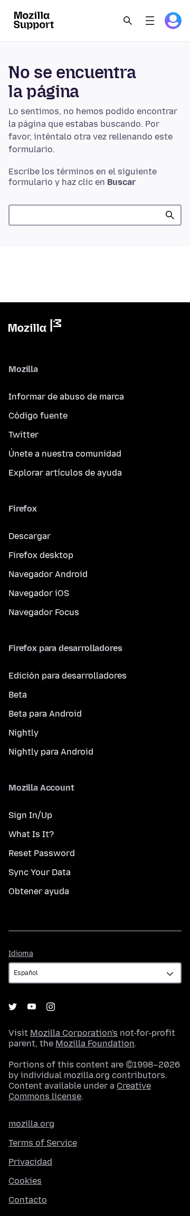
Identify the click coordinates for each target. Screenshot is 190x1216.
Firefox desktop (40, 555)
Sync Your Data (39, 872)
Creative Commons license (79, 1091)
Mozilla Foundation (95, 1043)
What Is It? (31, 834)
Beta (17, 695)
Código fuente (38, 416)
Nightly (23, 733)
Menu (149, 20)
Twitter (23, 435)
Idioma (20, 953)
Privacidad (30, 1162)
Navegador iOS (38, 593)
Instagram (50, 1006)
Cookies (25, 1181)
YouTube (31, 1006)
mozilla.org (31, 1124)
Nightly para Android (50, 752)
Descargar (29, 536)
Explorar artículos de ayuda (65, 473)
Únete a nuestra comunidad (64, 454)
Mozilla (34, 327)
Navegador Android (48, 574)
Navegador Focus (43, 612)
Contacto (27, 1200)
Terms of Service (42, 1143)
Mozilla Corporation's (74, 1033)
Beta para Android (45, 714)
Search (127, 20)
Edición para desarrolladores (67, 676)
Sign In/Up (30, 815)
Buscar (170, 215)
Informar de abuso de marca (66, 397)
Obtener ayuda (38, 891)
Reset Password (41, 853)
